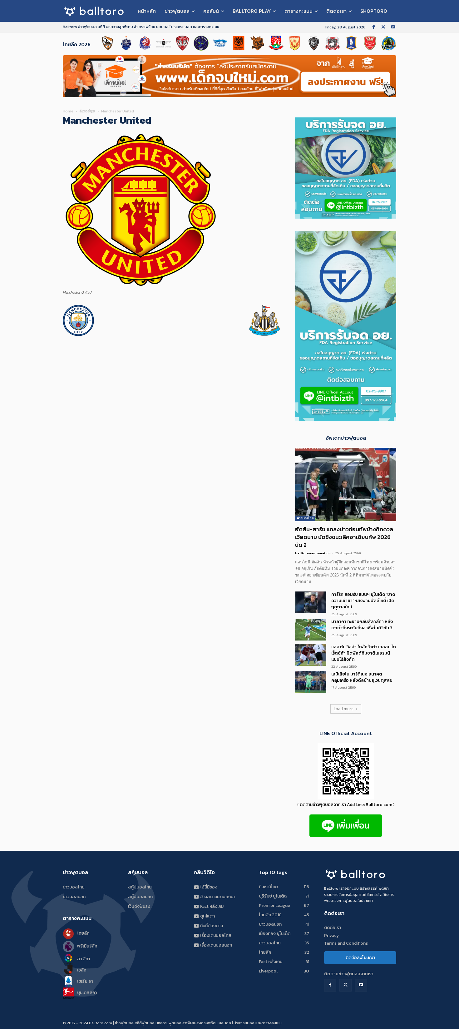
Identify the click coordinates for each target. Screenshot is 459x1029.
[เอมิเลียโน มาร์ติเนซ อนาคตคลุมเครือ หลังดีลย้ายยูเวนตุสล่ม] (310, 682)
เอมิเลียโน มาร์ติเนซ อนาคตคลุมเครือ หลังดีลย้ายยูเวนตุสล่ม (361, 677)
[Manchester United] (141, 286)
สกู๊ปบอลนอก (140, 896)
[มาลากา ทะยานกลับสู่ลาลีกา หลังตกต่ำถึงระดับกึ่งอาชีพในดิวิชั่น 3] (310, 630)
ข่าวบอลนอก (74, 896)
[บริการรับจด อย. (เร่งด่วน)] (345, 419)
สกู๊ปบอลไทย (140, 887)
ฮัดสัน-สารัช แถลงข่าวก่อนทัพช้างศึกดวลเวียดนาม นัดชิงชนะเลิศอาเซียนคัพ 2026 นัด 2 (344, 537)
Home (68, 111)
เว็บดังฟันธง (139, 906)
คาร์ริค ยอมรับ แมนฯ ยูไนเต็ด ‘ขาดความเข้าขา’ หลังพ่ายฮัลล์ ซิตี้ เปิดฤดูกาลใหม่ (363, 600)
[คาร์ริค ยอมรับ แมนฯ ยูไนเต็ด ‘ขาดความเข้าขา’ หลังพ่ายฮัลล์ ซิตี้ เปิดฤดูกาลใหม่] (310, 602)
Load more (343, 708)
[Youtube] (393, 27)
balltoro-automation (313, 553)
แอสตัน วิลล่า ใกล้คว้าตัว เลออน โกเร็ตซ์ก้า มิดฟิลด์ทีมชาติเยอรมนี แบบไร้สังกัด (363, 653)
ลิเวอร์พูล (87, 111)
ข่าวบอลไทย (305, 518)
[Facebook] (373, 27)
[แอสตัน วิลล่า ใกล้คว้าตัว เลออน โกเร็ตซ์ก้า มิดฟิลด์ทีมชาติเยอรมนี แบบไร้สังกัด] (310, 655)
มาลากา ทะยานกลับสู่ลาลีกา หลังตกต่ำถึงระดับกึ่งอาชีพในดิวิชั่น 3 (362, 624)
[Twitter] (383, 27)
